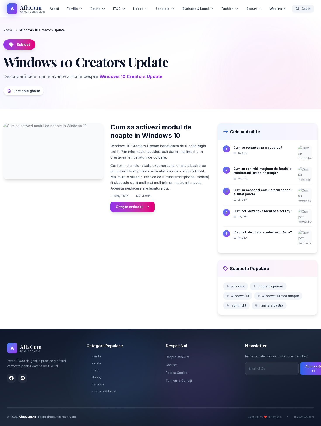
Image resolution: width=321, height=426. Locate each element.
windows (238, 286)
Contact (171, 365)
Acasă (54, 8)
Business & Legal (195, 8)
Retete (95, 8)
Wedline (276, 8)
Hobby (138, 8)
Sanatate (163, 8)
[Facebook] (11, 378)
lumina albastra (271, 305)
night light (238, 305)
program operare (270, 286)
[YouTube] (22, 378)
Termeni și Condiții (179, 380)
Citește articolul (129, 207)
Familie (72, 8)
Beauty (251, 8)
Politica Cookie (176, 372)
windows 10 (240, 296)
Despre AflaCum (177, 357)
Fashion (227, 8)
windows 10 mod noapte (280, 296)
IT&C (117, 8)
